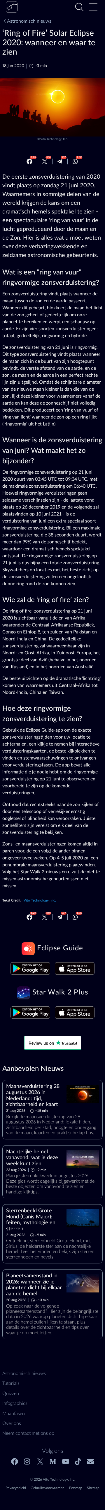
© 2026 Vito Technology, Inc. (52, 1479)
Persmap (75, 1488)
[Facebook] (29, 161)
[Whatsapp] (75, 161)
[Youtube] (65, 1461)
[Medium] (52, 1461)
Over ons (11, 1423)
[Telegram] (59, 161)
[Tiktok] (78, 1461)
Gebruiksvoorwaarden (47, 1488)
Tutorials (11, 1383)
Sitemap (93, 1488)
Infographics (14, 1403)
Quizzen (10, 1393)
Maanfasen (13, 1413)
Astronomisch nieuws (29, 21)
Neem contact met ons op (28, 1433)
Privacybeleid (16, 1488)
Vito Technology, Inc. (54, 139)
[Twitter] (45, 161)
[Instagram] (27, 1461)
